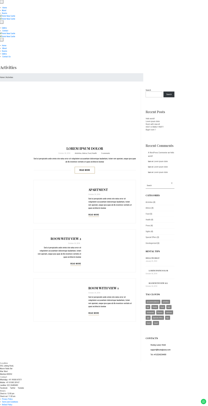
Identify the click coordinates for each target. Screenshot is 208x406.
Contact (5, 31)
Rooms (4, 13)
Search (148, 90)
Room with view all (153, 124)
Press (148, 225)
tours (148, 323)
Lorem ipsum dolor (84, 148)
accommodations (153, 302)
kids (169, 307)
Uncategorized (151, 243)
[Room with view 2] (108, 251)
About (4, 10)
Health (94, 153)
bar (148, 307)
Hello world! (150, 118)
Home (4, 8)
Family (155, 307)
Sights (148, 231)
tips (167, 318)
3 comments (105, 153)
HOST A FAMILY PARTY (155, 127)
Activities (78, 153)
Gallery (4, 28)
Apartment (98, 190)
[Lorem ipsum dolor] (85, 116)
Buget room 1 (151, 130)
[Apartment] (61, 202)
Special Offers (151, 237)
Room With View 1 (103, 288)
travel (156, 323)
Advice (84, 153)
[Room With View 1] (61, 300)
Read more (84, 170)
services (169, 312)
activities (166, 302)
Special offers (158, 318)
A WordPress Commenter (157, 152)
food (162, 307)
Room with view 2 (66, 238)
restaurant (150, 312)
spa (148, 318)
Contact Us (6, 56)
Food (89, 153)
